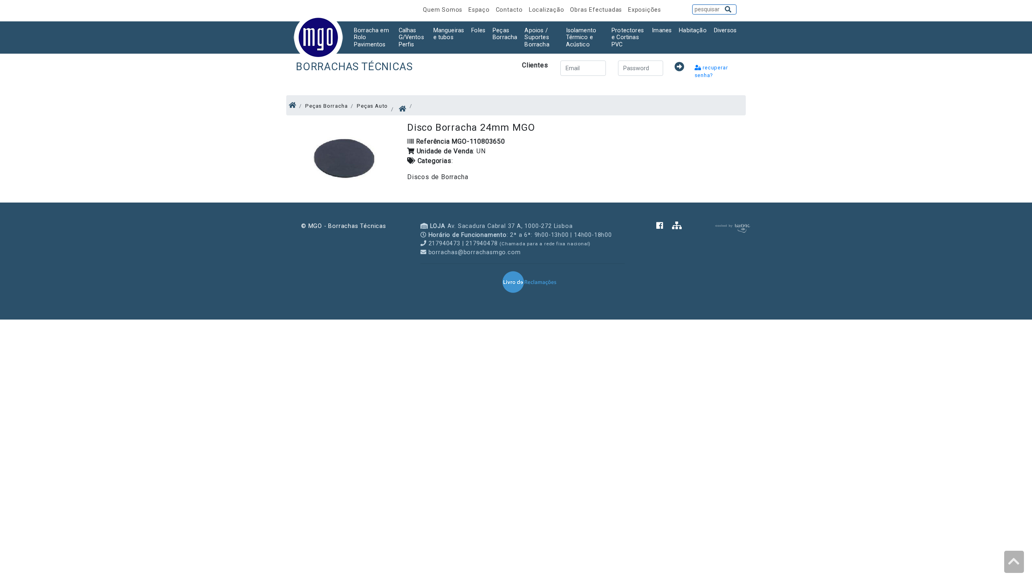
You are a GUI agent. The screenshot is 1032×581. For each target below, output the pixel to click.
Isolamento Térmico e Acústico (581, 37)
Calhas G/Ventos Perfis (411, 37)
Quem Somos (443, 9)
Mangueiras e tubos (448, 34)
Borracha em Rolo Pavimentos (371, 37)
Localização (547, 9)
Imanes (662, 30)
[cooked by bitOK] (732, 227)
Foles (478, 30)
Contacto (510, 9)
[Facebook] (664, 226)
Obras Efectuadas (597, 9)
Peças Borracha (505, 34)
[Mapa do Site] (677, 226)
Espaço (480, 9)
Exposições (644, 9)
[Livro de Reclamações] (529, 281)
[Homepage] (292, 105)
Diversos (725, 30)
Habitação (692, 30)
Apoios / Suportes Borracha (536, 37)
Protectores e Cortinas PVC (628, 37)
